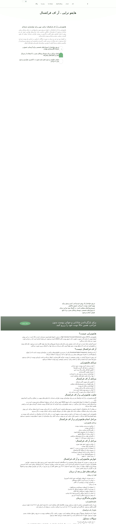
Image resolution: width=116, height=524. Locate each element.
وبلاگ (36, 3)
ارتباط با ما (50, 3)
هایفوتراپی (90, 398)
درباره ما (43, 3)
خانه (73, 3)
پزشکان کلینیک (59, 3)
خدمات (67, 3)
